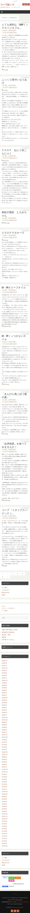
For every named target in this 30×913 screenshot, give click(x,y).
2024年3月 (4, 690)
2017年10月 (5, 818)
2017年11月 (5, 816)
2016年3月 (4, 841)
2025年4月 (4, 673)
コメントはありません (25, 22)
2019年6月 (4, 776)
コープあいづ (7, 4)
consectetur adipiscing (22, 902)
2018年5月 (4, 804)
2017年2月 (4, 836)
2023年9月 (4, 700)
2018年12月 (5, 791)
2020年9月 (4, 757)
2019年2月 (4, 786)
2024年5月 (4, 685)
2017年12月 (5, 814)
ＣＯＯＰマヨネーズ (13, 232)
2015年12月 (5, 846)
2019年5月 (4, 779)
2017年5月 (4, 828)
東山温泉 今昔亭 (6, 634)
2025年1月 (4, 678)
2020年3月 (4, 764)
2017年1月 (4, 838)
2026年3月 (4, 663)
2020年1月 (4, 767)
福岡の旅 (4, 637)
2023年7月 (4, 705)
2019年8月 (4, 774)
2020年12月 (5, 752)
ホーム (15, 1)
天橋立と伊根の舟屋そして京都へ (10, 629)
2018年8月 (4, 799)
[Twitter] (26, 4)
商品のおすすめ (13, 32)
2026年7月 (4, 660)
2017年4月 (4, 831)
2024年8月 (4, 683)
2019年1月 (4, 789)
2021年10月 (5, 737)
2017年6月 (4, 826)
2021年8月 (4, 739)
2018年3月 (4, 809)
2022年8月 (4, 722)
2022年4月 (4, 725)
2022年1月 (4, 732)
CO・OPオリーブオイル (14, 287)
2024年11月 (5, 680)
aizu (6, 30)
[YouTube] (23, 4)
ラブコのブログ (6, 32)
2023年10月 (5, 697)
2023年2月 (4, 712)
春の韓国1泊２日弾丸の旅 (8, 632)
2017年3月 (4, 833)
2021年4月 (4, 747)
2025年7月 (4, 670)
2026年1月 (4, 665)
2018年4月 (4, 806)
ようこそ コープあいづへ (8, 608)
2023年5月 (4, 707)
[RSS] (28, 4)
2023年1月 (4, 715)
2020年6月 (4, 762)
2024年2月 (4, 692)
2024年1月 (4, 695)
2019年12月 (5, 769)
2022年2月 (4, 730)
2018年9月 (4, 796)
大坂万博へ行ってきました (8, 639)
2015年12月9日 (12, 30)
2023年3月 (4, 710)
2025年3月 (4, 675)
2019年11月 (5, 772)
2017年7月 (4, 823)
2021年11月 (5, 734)
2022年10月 (5, 720)
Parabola (14, 907)
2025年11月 (5, 668)
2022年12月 (5, 717)
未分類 (3, 595)
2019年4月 (4, 781)
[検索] (26, 618)
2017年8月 (4, 821)
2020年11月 (5, 754)
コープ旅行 (4, 587)
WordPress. (21, 907)
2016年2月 (4, 843)
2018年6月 (4, 801)
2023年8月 (4, 702)
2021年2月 (4, 749)
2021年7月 (4, 742)
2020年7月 (4, 759)
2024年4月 (4, 687)
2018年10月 (5, 794)
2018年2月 (4, 811)
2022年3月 (4, 727)
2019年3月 (4, 784)
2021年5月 (4, 744)
